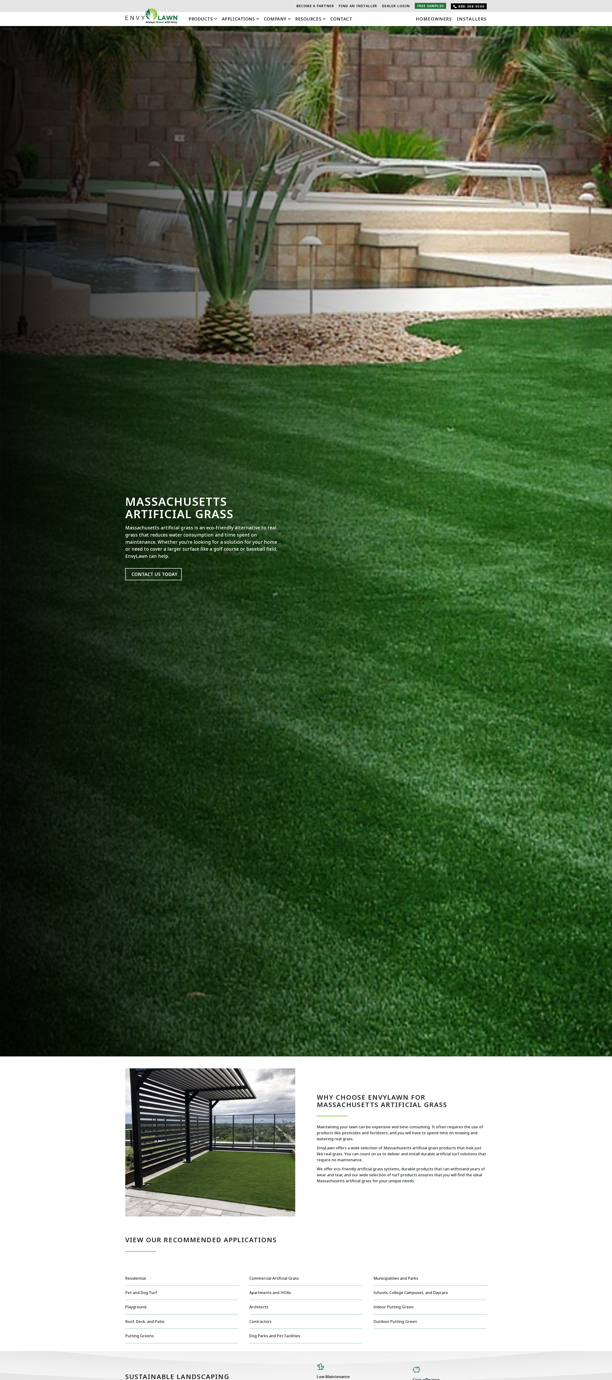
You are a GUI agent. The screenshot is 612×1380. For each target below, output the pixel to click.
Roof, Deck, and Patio (144, 1321)
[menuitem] (315, 6)
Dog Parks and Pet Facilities (274, 1335)
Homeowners (434, 19)
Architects (258, 1307)
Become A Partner (315, 6)
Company (275, 19)
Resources (308, 19)
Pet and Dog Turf (141, 1292)
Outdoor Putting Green (395, 1321)
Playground (135, 1307)
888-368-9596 (470, 6)
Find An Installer (358, 6)
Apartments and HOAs (270, 1292)
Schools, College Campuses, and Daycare (410, 1292)
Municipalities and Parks (395, 1278)
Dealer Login (396, 6)
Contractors (260, 1321)
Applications (238, 19)
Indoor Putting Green (393, 1307)
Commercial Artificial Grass (274, 1278)
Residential (135, 1278)
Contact (341, 19)
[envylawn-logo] (152, 16)
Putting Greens (139, 1335)
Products (201, 19)
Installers (472, 19)
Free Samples (430, 6)
